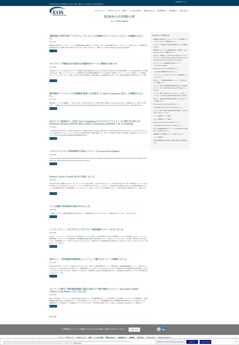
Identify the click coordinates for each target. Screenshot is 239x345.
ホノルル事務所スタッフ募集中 (162, 119)
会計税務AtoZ (161, 10)
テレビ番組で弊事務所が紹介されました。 (70, 206)
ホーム (113, 21)
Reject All (192, 342)
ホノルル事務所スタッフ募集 (161, 116)
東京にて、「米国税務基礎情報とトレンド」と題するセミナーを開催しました (88, 259)
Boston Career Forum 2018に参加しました (166, 104)
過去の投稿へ (53, 316)
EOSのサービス (113, 10)
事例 (124, 10)
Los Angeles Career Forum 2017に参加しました (167, 125)
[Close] (236, 341)
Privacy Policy (150, 337)
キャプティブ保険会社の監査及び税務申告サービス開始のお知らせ (83, 64)
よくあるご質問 (134, 10)
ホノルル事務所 (158, 137)
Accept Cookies (205, 342)
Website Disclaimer (164, 337)
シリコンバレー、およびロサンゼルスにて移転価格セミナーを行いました (86, 229)
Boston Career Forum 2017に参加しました (166, 122)
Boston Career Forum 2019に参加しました (71, 176)
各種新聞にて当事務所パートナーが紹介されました (168, 134)
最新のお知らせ (149, 10)
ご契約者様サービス (181, 2)
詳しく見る (53, 51)
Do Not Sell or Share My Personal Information (170, 342)
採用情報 (172, 10)
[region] (119, 342)
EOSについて (99, 10)
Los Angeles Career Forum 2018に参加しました (167, 107)
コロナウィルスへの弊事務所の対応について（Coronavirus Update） (85, 151)
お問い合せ (183, 10)
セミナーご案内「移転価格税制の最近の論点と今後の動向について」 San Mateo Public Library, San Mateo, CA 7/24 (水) (170, 88)
